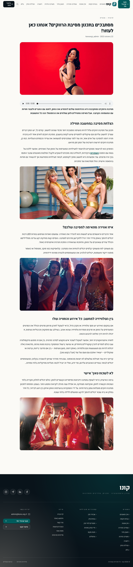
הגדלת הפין (30, 4)
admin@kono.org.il (19, 514)
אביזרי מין (91, 514)
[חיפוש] (17, 4)
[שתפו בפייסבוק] (27, 492)
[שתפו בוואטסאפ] (13, 492)
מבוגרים (102, 18)
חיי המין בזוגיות (89, 528)
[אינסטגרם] (6, 492)
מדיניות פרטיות (57, 535)
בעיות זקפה (93, 4)
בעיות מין (92, 519)
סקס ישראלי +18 (124, 4)
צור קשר (60, 522)
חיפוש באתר (58, 518)
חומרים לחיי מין (89, 523)
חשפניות (94, 153)
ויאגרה (39, 4)
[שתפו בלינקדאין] (20, 492)
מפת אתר (59, 531)
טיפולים (92, 536)
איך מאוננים (104, 4)
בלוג (22, 4)
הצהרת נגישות (58, 526)
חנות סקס (91, 532)
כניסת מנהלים (7, 562)
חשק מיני (60, 4)
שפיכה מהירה (71, 4)
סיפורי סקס (8, 4)
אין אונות (82, 4)
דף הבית (110, 18)
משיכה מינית (49, 4)
